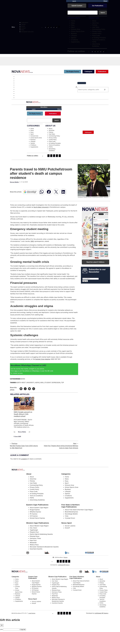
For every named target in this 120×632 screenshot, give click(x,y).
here (16, 371)
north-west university (25, 382)
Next (74, 443)
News (23, 379)
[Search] (105, 90)
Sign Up (85, 281)
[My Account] (69, 1)
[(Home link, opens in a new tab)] (19, 571)
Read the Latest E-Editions (95, 262)
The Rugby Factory (72, 71)
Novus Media (14, 182)
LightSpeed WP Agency (64, 564)
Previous (14, 443)
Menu (13, 27)
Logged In (24, 459)
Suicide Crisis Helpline (42, 359)
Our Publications (97, 5)
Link (1, 629)
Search (103, 12)
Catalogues (88, 71)
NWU (32, 241)
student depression (52, 382)
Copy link (23, 629)
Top (62, 382)
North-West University (41, 207)
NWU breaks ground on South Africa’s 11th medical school (23, 414)
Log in (74, 1)
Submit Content (77, 5)
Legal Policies (31, 613)
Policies (65, 557)
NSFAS (37, 382)
